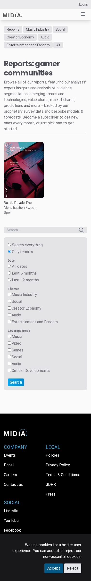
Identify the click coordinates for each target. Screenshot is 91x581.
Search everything (27, 245)
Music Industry (37, 29)
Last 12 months (25, 280)
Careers (10, 474)
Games (17, 350)
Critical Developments (31, 370)
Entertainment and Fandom (28, 45)
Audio (45, 37)
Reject (72, 568)
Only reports (22, 251)
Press (51, 494)
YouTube (11, 520)
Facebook (12, 530)
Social (60, 29)
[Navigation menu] (83, 14)
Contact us (13, 484)
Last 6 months (24, 273)
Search (16, 382)
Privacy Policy (58, 465)
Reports (13, 29)
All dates (19, 266)
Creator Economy (20, 37)
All (58, 45)
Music (17, 336)
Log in (83, 4)
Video (16, 343)
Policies (52, 455)
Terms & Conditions (62, 474)
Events (10, 455)
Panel (9, 465)
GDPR (51, 484)
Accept (53, 568)
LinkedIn (11, 510)
